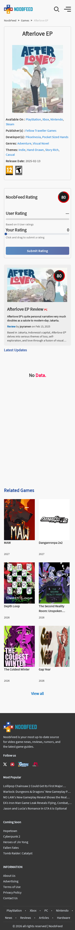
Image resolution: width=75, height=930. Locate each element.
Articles (44, 918)
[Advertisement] (37, 443)
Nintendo (56, 119)
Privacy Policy (12, 892)
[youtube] (12, 764)
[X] (5, 764)
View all (37, 693)
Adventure (24, 143)
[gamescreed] (23, 764)
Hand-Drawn (35, 150)
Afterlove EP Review (25, 309)
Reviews (25, 918)
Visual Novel (41, 143)
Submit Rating (37, 251)
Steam (10, 124)
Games (25, 20)
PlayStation (33, 119)
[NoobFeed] (18, 9)
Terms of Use (12, 887)
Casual (10, 154)
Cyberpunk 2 (11, 836)
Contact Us (10, 898)
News (8, 918)
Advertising (10, 881)
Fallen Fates (11, 848)
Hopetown (10, 831)
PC (46, 910)
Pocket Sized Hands (55, 137)
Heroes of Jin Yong (15, 842)
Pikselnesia (33, 137)
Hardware (63, 918)
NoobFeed (10, 20)
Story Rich (52, 150)
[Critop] (35, 764)
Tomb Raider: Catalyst (17, 853)
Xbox (45, 119)
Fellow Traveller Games (40, 130)
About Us (9, 876)
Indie (22, 150)
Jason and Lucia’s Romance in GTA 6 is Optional (35, 808)
